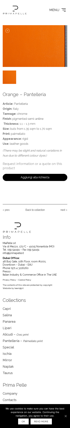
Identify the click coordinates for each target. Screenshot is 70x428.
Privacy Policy (9, 280)
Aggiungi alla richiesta (35, 177)
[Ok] (65, 416)
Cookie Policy (24, 280)
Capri (7, 309)
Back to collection (35, 209)
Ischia (7, 354)
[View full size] (7, 30)
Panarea (9, 321)
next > (63, 209)
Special (8, 347)
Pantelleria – (23, 341)
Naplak (8, 366)
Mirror (7, 360)
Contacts (10, 400)
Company (10, 393)
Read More (41, 421)
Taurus (8, 373)
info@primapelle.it (13, 253)
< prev (6, 209)
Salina (7, 315)
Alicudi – (15, 334)
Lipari (7, 328)
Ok (23, 421)
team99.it (19, 288)
